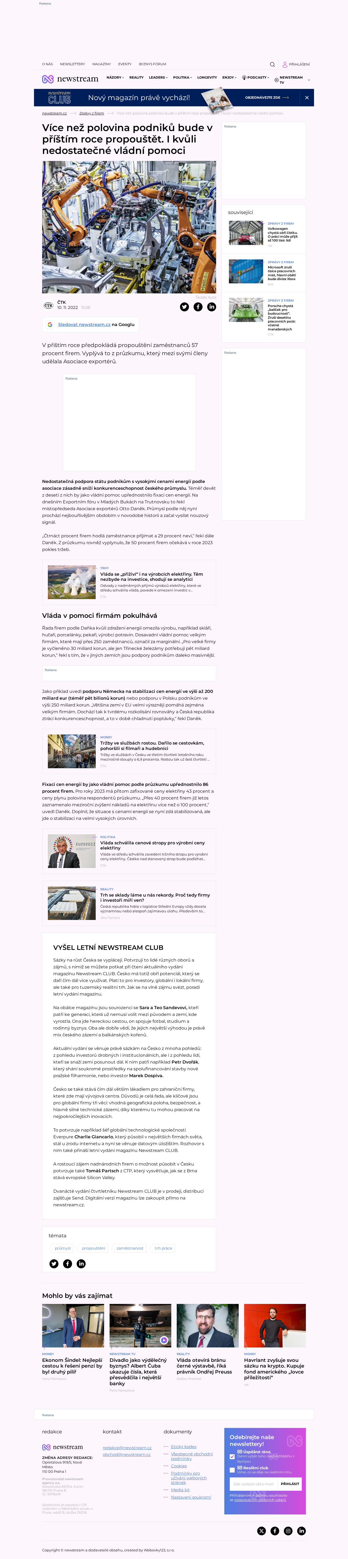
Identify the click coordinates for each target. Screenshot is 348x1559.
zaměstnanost (130, 1248)
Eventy (125, 64)
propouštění (93, 1248)
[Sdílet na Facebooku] (198, 306)
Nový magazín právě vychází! (139, 97)
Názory (114, 77)
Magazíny (101, 64)
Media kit (180, 1489)
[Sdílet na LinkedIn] (211, 306)
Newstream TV (291, 80)
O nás (47, 64)
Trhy (104, 568)
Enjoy (228, 77)
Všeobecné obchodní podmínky (192, 1456)
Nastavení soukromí (191, 1497)
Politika (181, 77)
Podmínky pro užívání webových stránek (189, 1478)
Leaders (157, 77)
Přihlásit (290, 1484)
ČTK (61, 302)
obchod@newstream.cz (127, 1454)
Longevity (207, 77)
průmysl (63, 1248)
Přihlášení (299, 64)
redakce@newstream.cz (127, 1447)
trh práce (163, 1248)
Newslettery (72, 64)
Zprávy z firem (91, 113)
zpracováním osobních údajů (260, 1500)
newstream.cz (54, 113)
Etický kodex (184, 1446)
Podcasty (256, 77)
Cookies (179, 1466)
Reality (136, 77)
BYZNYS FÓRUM (152, 64)
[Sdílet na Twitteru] (184, 306)
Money (106, 737)
